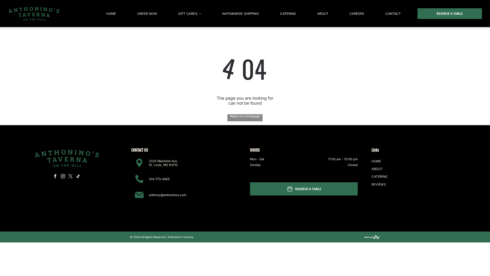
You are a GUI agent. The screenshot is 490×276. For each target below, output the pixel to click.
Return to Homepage (245, 116)
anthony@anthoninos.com (167, 195)
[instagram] (63, 177)
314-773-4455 (159, 179)
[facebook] (55, 177)
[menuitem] (111, 13)
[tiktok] (78, 177)
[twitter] (70, 177)
